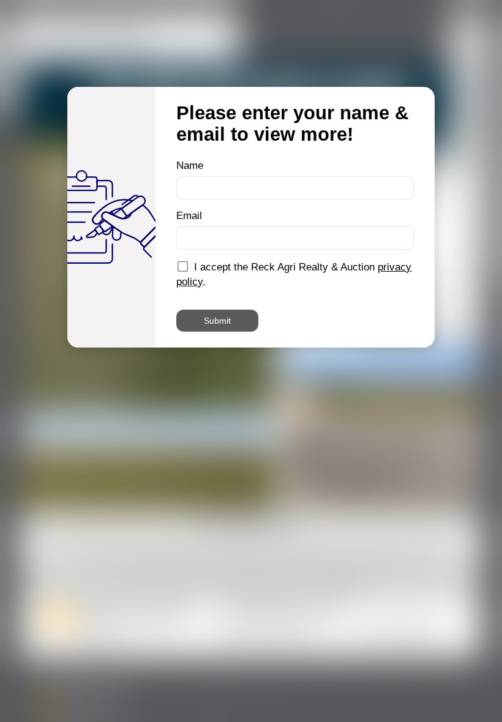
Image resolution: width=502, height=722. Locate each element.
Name (189, 165)
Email (189, 215)
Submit (217, 321)
